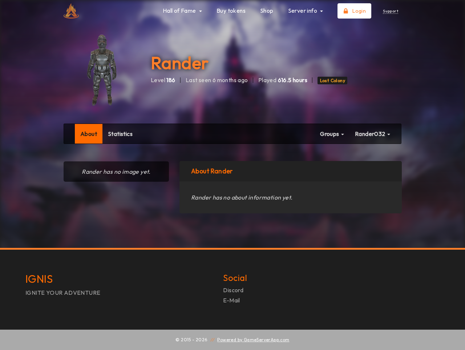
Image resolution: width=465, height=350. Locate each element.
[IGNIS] (101, 10)
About (91, 133)
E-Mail (231, 300)
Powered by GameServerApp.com (253, 339)
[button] (372, 134)
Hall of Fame (180, 10)
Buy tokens (231, 10)
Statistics (120, 133)
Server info (303, 10)
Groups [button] (330, 133)
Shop (267, 10)
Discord (233, 290)
